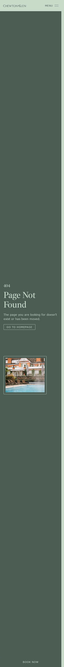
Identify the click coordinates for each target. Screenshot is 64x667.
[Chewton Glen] (14, 5)
